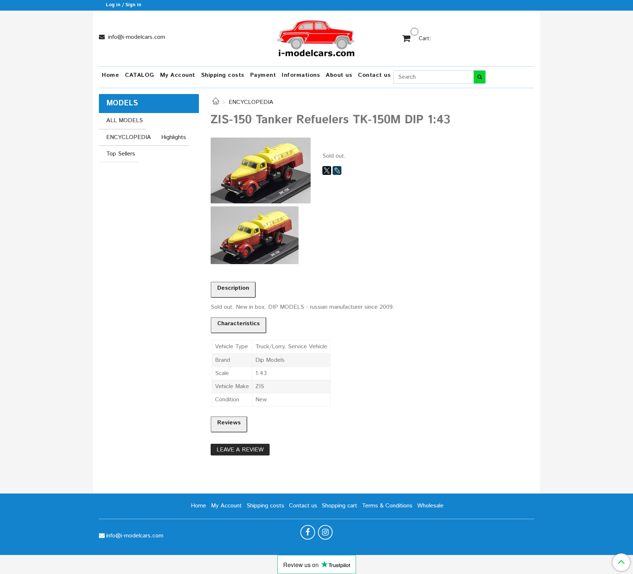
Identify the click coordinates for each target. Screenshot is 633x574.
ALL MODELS (124, 120)
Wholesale (430, 506)
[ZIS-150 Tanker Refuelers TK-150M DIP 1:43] (261, 170)
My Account (177, 75)
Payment (263, 75)
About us (339, 75)
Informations (301, 75)
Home (110, 75)
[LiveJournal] (337, 170)
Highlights (173, 137)
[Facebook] (307, 532)
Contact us (374, 75)
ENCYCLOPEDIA (251, 102)
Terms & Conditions (387, 506)
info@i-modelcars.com (135, 37)
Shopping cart (339, 506)
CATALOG (139, 75)
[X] (326, 170)
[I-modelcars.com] (316, 37)
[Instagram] (325, 532)
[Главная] (215, 102)
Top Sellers (120, 154)
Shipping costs (222, 75)
